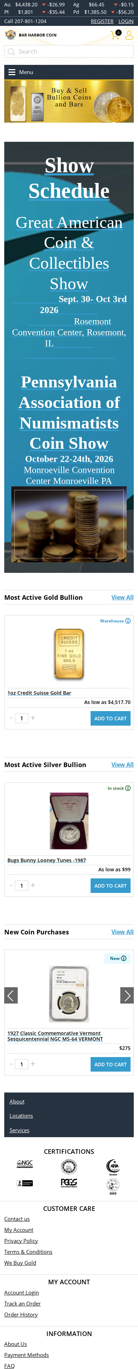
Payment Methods (26, 1354)
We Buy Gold (20, 1262)
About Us (15, 1343)
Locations (21, 1115)
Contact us (17, 1218)
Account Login (21, 1292)
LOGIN (126, 21)
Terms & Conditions (28, 1251)
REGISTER (102, 21)
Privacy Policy (21, 1240)
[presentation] (11, 995)
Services (19, 1130)
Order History (21, 1314)
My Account (18, 1229)
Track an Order (22, 1303)
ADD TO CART (110, 718)
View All (122, 597)
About (17, 1101)
